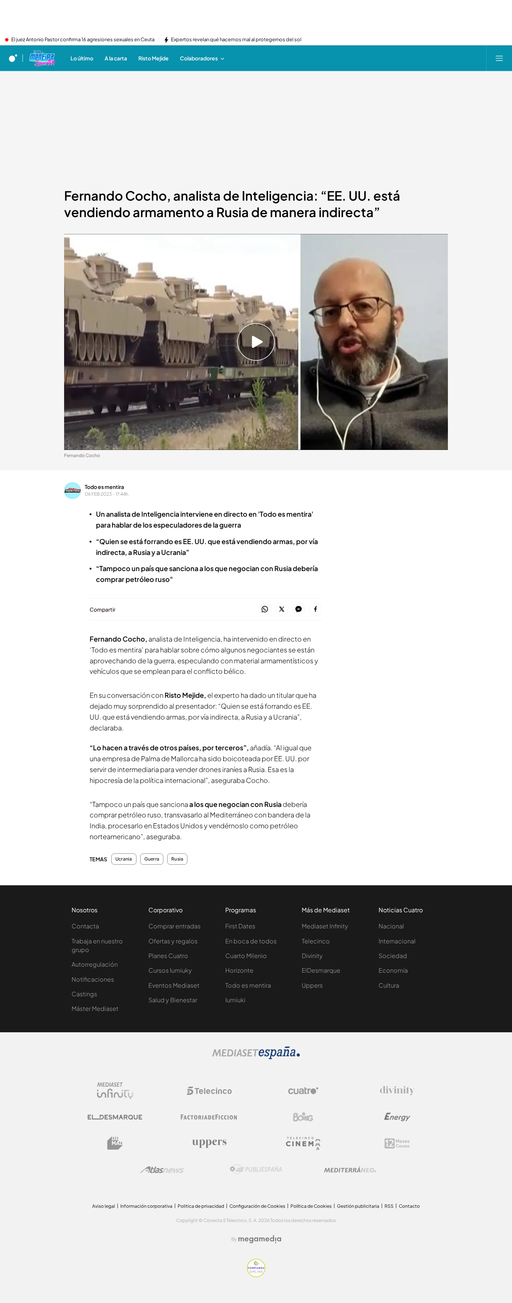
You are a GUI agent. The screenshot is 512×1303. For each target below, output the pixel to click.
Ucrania (123, 859)
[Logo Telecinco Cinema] (303, 1143)
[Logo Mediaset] (256, 1057)
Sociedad (393, 956)
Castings (84, 994)
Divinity (312, 956)
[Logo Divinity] (397, 1090)
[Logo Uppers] (209, 1143)
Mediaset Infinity (325, 926)
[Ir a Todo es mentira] (41, 58)
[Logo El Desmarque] (115, 1117)
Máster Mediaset (95, 1008)
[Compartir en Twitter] (281, 609)
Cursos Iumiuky (170, 970)
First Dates (240, 926)
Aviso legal (103, 1206)
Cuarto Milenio (246, 956)
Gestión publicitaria (358, 1206)
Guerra (151, 859)
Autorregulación (95, 964)
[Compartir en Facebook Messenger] (298, 609)
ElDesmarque (321, 970)
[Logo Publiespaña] (256, 1169)
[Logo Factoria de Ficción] (209, 1117)
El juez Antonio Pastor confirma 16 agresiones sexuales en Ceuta (82, 40)
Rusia (177, 859)
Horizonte (239, 970)
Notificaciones (93, 979)
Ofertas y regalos (173, 941)
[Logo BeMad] (115, 1143)
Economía (393, 970)
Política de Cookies (311, 1206)
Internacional (397, 941)
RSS (389, 1206)
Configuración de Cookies (257, 1206)
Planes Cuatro (168, 956)
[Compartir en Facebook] (315, 609)
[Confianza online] (256, 1275)
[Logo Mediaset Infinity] (115, 1090)
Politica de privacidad (201, 1206)
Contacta (85, 926)
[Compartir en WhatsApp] (264, 609)
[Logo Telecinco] (209, 1090)
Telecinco (316, 941)
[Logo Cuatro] (303, 1090)
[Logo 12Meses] (397, 1143)
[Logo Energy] (397, 1117)
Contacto (409, 1206)
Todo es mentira (104, 486)
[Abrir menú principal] (499, 58)
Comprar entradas (174, 926)
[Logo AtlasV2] (162, 1169)
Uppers (312, 985)
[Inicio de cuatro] (13, 58)
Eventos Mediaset (173, 985)
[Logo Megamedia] (259, 1239)
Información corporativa (146, 1206)
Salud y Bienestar (172, 1000)
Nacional (391, 926)
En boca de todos (251, 941)
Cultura (389, 985)
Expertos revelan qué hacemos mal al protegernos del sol (236, 40)
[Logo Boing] (303, 1117)
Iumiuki (235, 1000)
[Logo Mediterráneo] (350, 1170)
